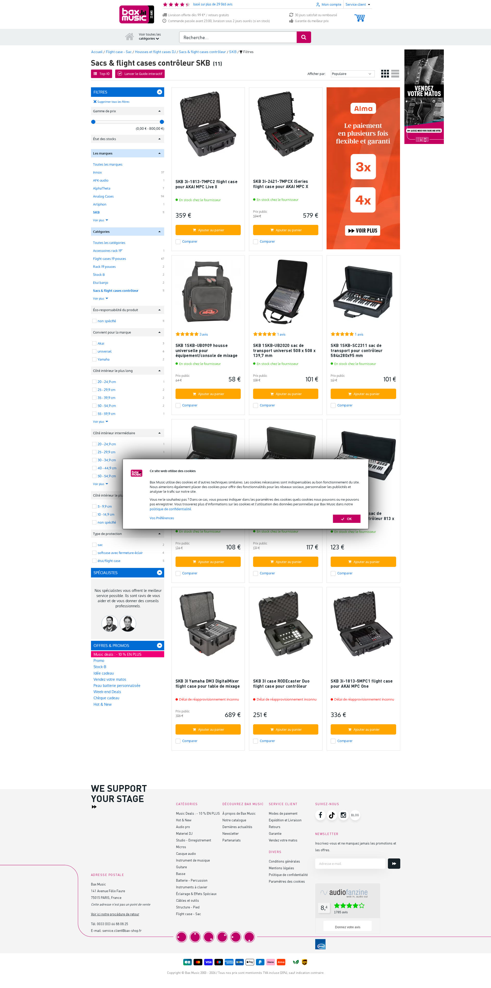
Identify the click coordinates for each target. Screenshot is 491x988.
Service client (283, 804)
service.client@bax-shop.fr (122, 930)
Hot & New (103, 704)
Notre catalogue (234, 820)
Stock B (99, 274)
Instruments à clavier (191, 887)
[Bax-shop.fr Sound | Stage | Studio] (136, 14)
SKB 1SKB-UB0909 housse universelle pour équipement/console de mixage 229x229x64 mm (207, 353)
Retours (274, 826)
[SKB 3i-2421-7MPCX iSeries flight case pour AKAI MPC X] (285, 126)
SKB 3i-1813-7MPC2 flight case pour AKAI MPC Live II (207, 184)
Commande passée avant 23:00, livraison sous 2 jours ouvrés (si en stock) (219, 21)
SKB (96, 212)
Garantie (275, 833)
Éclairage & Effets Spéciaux (196, 893)
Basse (180, 873)
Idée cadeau (104, 673)
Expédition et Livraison (285, 820)
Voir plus (99, 220)
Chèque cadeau (106, 698)
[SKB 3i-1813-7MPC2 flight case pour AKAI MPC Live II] (208, 126)
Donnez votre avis (347, 927)
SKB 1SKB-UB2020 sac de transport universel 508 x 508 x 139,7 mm (284, 350)
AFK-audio (101, 180)
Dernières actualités (237, 826)
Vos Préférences (162, 518)
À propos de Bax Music (239, 813)
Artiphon (99, 204)
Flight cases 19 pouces (109, 259)
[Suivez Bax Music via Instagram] (343, 815)
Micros (181, 847)
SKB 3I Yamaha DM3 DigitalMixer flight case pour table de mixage (208, 683)
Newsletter (230, 833)
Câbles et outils (187, 900)
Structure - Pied (187, 907)
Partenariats (231, 840)
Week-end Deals (107, 691)
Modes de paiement (283, 813)
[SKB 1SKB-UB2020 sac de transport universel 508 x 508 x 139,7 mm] (285, 294)
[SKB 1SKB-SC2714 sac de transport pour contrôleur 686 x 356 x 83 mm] (285, 458)
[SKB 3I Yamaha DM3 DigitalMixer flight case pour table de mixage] (208, 626)
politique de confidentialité (170, 509)
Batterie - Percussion (191, 880)
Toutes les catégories (109, 243)
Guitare (181, 867)
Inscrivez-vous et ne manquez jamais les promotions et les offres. (355, 846)
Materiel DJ (184, 833)
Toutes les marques (107, 164)
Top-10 (104, 74)
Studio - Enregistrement (193, 840)
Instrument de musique (193, 860)
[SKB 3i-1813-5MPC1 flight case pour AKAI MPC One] (363, 626)
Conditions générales (284, 861)
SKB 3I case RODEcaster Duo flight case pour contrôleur (281, 683)
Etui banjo (100, 282)
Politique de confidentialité (288, 874)
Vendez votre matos (110, 679)
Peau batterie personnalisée (117, 685)
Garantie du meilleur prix (312, 21)
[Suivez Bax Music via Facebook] (320, 815)
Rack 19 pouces (104, 267)
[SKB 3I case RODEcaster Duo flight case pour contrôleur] (285, 626)
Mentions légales (281, 868)
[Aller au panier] (359, 15)
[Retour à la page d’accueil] (129, 36)
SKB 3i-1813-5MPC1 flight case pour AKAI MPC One (362, 683)
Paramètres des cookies (287, 881)
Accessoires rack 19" (108, 251)
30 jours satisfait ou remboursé (316, 15)
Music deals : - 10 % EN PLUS (117, 654)
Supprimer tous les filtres (113, 102)
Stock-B (100, 667)
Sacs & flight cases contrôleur (115, 290)
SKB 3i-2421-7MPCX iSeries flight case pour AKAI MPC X (281, 183)
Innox (97, 172)
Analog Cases (103, 196)
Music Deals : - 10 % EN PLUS (198, 813)
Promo (99, 660)
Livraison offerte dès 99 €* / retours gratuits (198, 15)
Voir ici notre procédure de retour (115, 914)
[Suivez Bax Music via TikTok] (332, 815)
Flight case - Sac (188, 914)
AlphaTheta (101, 188)
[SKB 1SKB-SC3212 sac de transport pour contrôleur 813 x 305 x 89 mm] (363, 458)
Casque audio (186, 853)
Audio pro (183, 826)
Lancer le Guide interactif (143, 74)
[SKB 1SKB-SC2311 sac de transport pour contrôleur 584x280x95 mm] (363, 294)
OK (349, 519)
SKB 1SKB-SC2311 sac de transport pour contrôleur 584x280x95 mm (356, 350)
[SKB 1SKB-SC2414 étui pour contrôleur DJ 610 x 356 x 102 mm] (208, 458)
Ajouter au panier (211, 230)
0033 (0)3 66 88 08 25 (112, 924)
